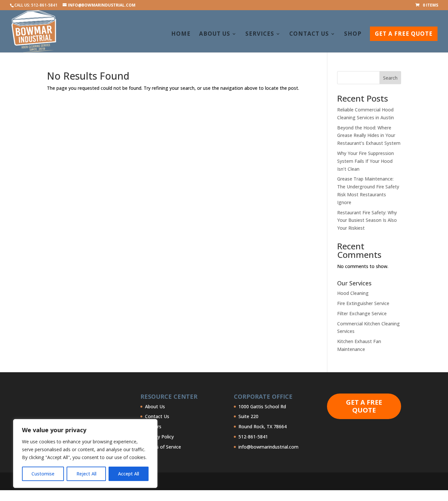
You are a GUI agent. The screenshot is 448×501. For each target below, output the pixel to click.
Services (259, 34)
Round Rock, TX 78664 (262, 426)
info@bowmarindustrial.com (268, 447)
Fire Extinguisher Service (363, 303)
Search (390, 78)
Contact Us (309, 34)
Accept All (128, 474)
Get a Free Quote (404, 33)
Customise (42, 474)
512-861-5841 (253, 437)
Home (181, 34)
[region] (85, 453)
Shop (352, 34)
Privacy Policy (159, 437)
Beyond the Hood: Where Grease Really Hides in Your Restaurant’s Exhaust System (368, 135)
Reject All (86, 474)
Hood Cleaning (353, 293)
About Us (214, 34)
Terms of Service (163, 447)
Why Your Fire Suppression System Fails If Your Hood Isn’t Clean (365, 161)
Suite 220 (248, 416)
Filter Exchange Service (362, 313)
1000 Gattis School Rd (262, 406)
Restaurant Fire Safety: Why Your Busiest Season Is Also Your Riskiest (367, 220)
